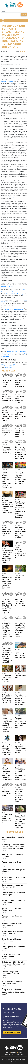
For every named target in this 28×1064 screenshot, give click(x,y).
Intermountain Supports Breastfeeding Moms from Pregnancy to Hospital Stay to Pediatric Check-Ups (14, 353)
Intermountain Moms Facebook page (15, 293)
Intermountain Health (16, 72)
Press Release (8, 367)
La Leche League (10, 197)
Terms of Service (8, 1054)
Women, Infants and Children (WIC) (14, 309)
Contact (20, 1052)
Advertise (13, 1052)
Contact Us (8, 364)
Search (24, 15)
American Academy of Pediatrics (18, 67)
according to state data (7, 81)
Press (7, 1052)
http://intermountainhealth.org (8, 366)
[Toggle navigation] (3, 20)
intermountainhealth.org (7, 286)
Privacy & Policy (19, 1054)
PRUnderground (5, 356)
